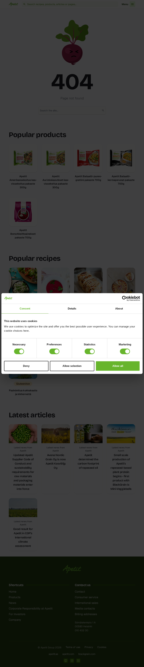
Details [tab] (72, 308)
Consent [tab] (25, 308)
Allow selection (72, 365)
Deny (26, 365)
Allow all (117, 365)
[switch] (54, 351)
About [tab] (119, 308)
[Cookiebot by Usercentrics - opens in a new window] (124, 298)
